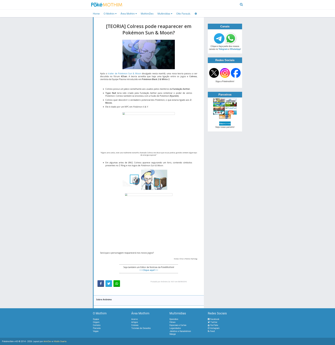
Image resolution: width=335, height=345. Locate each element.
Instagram (214, 328)
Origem (96, 322)
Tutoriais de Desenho (141, 328)
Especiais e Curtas (177, 325)
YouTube (214, 325)
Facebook (214, 319)
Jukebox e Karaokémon (180, 331)
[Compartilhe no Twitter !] (108, 283)
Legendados (175, 328)
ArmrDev (47, 341)
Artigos (134, 322)
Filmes (172, 322)
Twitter (213, 322)
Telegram (223, 48)
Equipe (96, 319)
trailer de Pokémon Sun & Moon (124, 73)
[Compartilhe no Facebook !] (100, 283)
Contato (96, 325)
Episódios (173, 319)
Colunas (134, 325)
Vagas (96, 331)
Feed (212, 331)
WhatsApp (235, 48)
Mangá (172, 334)
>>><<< (148, 270)
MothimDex (147, 13)
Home (96, 13)
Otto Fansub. (183, 13)
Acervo (134, 319)
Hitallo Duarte (60, 341)
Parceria (96, 328)
